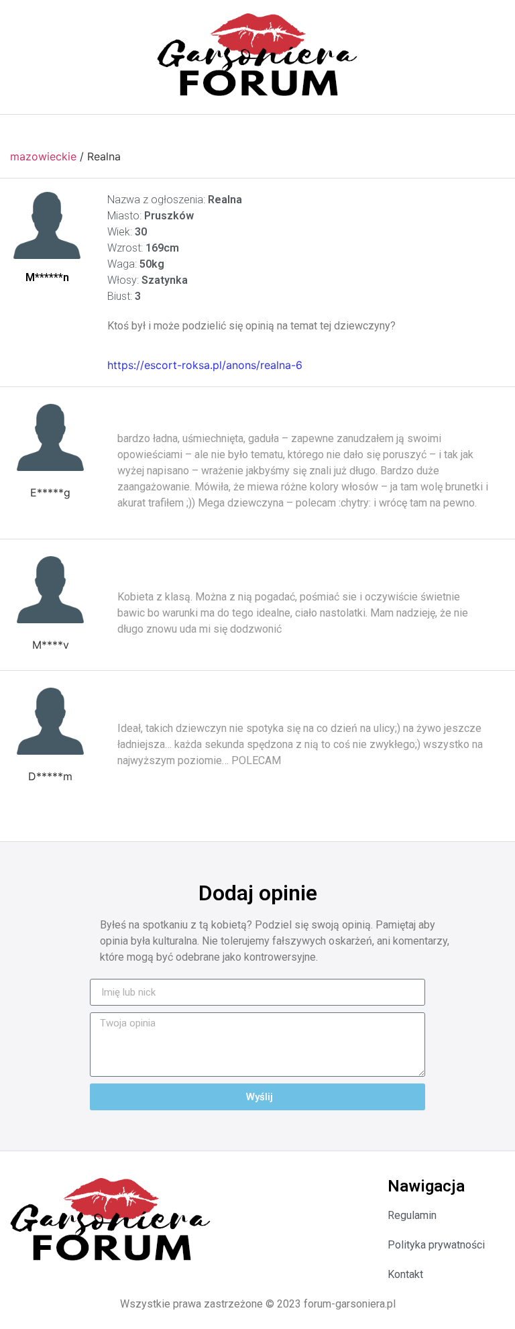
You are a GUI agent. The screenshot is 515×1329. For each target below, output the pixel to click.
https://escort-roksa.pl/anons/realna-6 (204, 365)
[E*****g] (50, 437)
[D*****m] (50, 721)
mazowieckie (43, 156)
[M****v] (50, 589)
